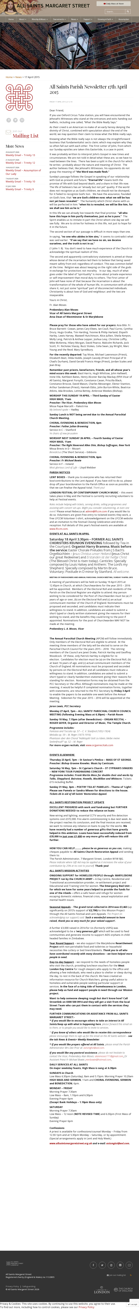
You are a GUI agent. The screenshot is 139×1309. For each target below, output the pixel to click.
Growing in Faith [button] (104, 19)
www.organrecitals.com (99, 745)
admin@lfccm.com (96, 511)
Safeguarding (28, 1286)
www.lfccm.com (59, 528)
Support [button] (86, 19)
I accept (133, 1304)
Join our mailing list (117, 1275)
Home (11, 19)
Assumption (124, 19)
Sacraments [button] (58, 19)
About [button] (21, 19)
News (18, 77)
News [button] (73, 19)
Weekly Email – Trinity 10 (20, 181)
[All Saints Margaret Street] (69, 8)
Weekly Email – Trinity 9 (20, 189)
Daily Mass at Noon (115, 3)
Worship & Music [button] (39, 19)
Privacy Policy (86, 1307)
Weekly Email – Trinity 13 (20, 155)
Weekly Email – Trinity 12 (20, 162)
